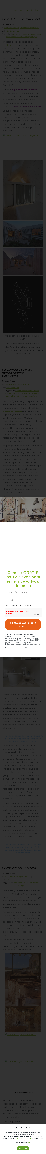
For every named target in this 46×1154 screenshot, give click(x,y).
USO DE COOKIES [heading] (23, 1127)
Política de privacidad (24, 606)
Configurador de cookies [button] (23, 1138)
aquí (28, 1142)
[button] (43, 500)
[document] (23, 577)
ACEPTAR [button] (23, 1148)
